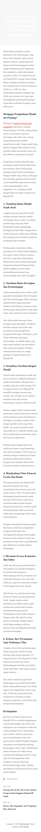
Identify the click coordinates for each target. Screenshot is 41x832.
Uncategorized (11, 779)
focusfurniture (10, 3)
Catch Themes (24, 827)
